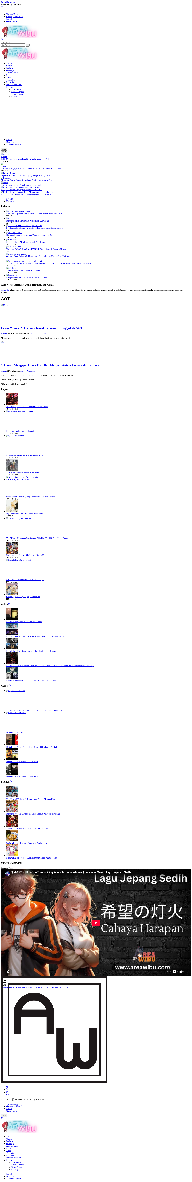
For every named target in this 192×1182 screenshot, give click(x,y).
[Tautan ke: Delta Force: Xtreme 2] (25, 713)
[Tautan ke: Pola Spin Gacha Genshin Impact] (25, 411)
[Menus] (2, 7)
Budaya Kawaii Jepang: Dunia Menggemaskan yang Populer (26, 194)
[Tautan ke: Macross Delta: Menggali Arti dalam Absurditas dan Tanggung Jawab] (12, 634)
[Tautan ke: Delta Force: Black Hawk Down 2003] (12, 759)
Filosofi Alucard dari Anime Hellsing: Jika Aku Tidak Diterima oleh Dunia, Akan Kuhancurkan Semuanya (50, 665)
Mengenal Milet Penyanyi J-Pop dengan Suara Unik (27, 221)
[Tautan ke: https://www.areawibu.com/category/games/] (9, 685)
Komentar (10, 201)
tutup (4, 149)
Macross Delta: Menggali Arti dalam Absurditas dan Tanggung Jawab (35, 636)
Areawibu (5, 290)
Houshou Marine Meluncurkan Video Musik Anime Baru (30, 235)
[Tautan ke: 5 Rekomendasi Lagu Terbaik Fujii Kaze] (11, 268)
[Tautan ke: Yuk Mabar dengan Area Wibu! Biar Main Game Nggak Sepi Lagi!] (25, 691)
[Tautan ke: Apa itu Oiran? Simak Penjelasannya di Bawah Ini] (4, 182)
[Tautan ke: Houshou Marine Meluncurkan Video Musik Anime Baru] (14, 233)
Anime (4, 157)
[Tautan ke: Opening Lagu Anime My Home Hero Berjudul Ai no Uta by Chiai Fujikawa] (16, 254)
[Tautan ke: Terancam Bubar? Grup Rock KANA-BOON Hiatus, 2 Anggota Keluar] (13, 247)
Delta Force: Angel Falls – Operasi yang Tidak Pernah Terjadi (31, 747)
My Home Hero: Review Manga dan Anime (24, 514)
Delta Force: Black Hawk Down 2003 (22, 762)
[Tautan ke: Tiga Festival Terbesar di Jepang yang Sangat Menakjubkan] (8, 173)
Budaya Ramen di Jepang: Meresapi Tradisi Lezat (21, 190)
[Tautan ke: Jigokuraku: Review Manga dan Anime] (12, 470)
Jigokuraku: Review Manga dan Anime (22, 472)
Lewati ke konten (8, 2)
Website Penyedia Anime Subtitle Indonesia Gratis (27, 406)
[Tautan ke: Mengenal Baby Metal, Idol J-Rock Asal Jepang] (12, 240)
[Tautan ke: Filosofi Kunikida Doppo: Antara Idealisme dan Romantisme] (12, 678)
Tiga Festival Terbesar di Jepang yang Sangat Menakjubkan (25, 175)
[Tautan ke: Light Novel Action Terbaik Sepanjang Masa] (25, 436)
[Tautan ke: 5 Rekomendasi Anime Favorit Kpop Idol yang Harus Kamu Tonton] (24, 225)
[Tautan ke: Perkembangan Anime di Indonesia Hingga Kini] (12, 553)
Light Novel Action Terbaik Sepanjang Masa (24, 455)
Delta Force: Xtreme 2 (15, 732)
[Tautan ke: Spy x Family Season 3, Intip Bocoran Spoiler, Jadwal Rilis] (25, 479)
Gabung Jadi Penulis (14, 1106)
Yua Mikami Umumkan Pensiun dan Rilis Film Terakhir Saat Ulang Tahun (37, 538)
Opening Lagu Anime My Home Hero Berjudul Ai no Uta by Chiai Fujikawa (38, 256)
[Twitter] (7, 1089)
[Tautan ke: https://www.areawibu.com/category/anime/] (9, 604)
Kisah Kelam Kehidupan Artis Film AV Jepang (25, 579)
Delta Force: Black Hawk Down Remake (23, 776)
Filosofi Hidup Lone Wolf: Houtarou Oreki (24, 621)
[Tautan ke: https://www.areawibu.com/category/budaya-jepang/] (11, 781)
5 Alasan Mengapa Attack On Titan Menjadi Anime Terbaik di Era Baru (31, 168)
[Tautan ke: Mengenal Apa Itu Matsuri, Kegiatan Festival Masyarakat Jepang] (5, 178)
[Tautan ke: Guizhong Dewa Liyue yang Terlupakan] (12, 594)
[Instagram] (7, 1092)
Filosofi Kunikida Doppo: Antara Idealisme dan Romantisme (31, 680)
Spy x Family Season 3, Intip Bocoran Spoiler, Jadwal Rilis (30, 497)
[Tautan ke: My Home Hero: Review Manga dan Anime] (12, 511)
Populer (9, 199)
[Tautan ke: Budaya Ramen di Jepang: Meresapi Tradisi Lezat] (22, 187)
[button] (28, 45)
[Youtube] (7, 1095)
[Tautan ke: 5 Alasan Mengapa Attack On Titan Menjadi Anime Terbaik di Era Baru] (4, 164)
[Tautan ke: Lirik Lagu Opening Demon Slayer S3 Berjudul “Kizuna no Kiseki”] (18, 211)
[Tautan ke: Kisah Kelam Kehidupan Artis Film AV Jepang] (25, 560)
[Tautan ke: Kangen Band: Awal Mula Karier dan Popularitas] (12, 275)
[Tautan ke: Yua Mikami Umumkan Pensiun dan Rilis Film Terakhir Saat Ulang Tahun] (25, 518)
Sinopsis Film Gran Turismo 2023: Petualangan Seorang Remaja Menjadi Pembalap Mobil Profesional (48, 263)
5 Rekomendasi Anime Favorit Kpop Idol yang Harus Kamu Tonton (34, 228)
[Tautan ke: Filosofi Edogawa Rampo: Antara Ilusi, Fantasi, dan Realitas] (12, 648)
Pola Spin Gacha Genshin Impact (20, 431)
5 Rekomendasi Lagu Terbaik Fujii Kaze (23, 270)
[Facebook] (7, 1087)
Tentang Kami (12, 1104)
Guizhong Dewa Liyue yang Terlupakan (23, 596)
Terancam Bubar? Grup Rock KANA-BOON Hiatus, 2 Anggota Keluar (36, 249)
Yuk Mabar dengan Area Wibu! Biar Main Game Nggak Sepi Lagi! (34, 710)
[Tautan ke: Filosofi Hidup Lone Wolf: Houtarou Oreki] (12, 619)
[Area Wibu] (20, 37)
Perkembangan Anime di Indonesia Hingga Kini (26, 555)
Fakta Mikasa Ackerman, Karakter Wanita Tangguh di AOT (25, 159)
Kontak (9, 1108)
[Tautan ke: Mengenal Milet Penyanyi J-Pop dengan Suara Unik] (9, 218)
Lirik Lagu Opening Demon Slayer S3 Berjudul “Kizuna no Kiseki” (34, 214)
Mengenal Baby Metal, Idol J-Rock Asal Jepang (26, 242)
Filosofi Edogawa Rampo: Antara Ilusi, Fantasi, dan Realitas (31, 651)
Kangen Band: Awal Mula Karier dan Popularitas (26, 277)
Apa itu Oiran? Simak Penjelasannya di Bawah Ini (22, 185)
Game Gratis (11, 1111)
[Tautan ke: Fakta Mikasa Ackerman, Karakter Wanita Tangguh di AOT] (5, 154)
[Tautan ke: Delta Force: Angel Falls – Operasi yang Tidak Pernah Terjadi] (12, 744)
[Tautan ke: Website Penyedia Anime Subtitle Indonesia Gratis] (12, 404)
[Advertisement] (96, 118)
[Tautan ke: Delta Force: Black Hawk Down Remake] (12, 774)
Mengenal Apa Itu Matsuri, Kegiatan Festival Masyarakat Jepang (27, 180)
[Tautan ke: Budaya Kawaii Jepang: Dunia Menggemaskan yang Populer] (27, 192)
